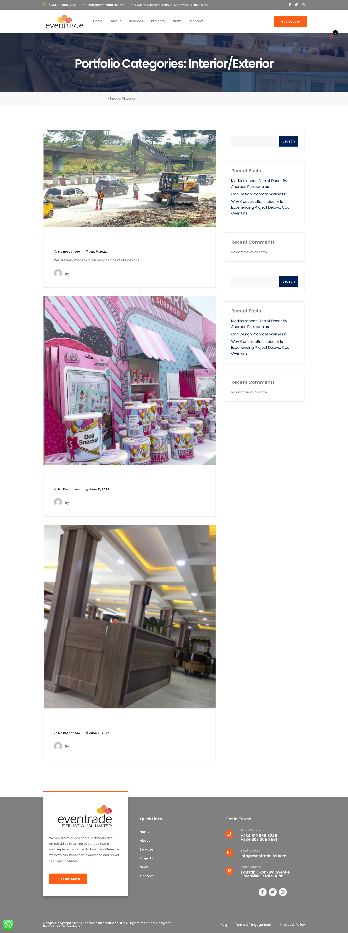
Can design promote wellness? (259, 194)
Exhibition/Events (85, 480)
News (177, 21)
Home (98, 21)
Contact (197, 21)
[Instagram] (283, 892)
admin (75, 273)
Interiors (69, 242)
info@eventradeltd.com (106, 5)
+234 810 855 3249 (62, 5)
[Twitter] (273, 892)
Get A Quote (290, 22)
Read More (196, 273)
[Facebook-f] (263, 892)
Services (136, 21)
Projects (158, 21)
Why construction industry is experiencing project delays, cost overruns (261, 207)
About (116, 21)
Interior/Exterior (82, 723)
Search (289, 141)
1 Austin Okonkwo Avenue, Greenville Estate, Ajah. (171, 5)
